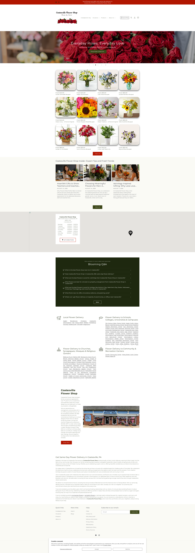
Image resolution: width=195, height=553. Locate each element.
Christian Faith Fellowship (83, 362)
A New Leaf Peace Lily (104, 149)
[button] (96, 17)
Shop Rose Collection (97, 51)
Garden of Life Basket (62, 149)
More (97, 302)
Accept (97, 549)
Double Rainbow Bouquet (126, 94)
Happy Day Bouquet (82, 94)
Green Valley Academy (122, 344)
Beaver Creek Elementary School (114, 325)
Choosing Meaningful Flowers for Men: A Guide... (95, 184)
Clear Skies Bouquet (103, 94)
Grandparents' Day (61, 511)
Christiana (83, 321)
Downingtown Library (131, 337)
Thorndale (80, 324)
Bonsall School (129, 325)
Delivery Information (91, 519)
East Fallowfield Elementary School (123, 340)
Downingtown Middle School (114, 338)
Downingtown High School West (114, 335)
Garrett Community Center (113, 354)
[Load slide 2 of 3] (95, 65)
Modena (86, 322)
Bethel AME (76, 357)
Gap (73, 322)
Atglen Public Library (132, 323)
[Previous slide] (89, 65)
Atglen (65, 321)
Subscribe (135, 512)
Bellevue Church (68, 357)
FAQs (87, 511)
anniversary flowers (77, 495)
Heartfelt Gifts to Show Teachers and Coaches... (68, 184)
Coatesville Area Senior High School (121, 332)
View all (97, 153)
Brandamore (73, 321)
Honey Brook (79, 322)
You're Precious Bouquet (84, 149)
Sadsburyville (72, 324)
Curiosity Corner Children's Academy (126, 333)
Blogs (72, 514)
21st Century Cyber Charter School (115, 323)
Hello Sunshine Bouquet (126, 122)
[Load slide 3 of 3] (98, 65)
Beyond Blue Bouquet (125, 149)
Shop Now (66, 442)
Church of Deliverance (83, 364)
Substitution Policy (91, 527)
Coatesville (93, 321)
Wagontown (86, 324)
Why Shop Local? (90, 516)
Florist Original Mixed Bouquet (86, 122)
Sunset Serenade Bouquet (63, 94)
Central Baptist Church (79, 360)
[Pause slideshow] (105, 65)
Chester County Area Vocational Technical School (120, 328)
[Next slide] (101, 65)
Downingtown (67, 322)
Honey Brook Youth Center (130, 354)
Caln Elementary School (130, 326)
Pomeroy (65, 324)
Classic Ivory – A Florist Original (65, 122)
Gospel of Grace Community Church (80, 376)
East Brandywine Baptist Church (80, 369)
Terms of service (90, 530)
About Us (58, 519)
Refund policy (89, 524)
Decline (127, 549)
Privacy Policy (107, 545)
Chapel (90, 360)
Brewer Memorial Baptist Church (73, 358)
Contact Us (89, 514)
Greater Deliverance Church (76, 377)
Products (58, 516)
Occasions (58, 514)
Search (72, 511)
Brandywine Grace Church (88, 357)
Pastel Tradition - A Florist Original (108, 122)
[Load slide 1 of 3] (93, 65)
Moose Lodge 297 (110, 356)
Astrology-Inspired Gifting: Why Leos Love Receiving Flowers (124, 184)
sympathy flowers (90, 495)
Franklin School (124, 342)
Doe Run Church (75, 367)
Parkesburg (92, 322)
